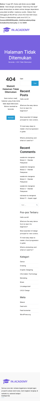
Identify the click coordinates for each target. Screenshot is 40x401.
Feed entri (23, 306)
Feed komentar (25, 310)
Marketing (23, 278)
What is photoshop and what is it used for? (28, 139)
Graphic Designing (26, 270)
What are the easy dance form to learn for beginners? (29, 108)
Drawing (23, 266)
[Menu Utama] (36, 30)
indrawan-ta (24, 195)
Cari (21, 79)
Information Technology (28, 274)
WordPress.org (25, 314)
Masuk (22, 302)
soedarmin (23, 157)
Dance (22, 262)
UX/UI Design (25, 290)
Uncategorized (25, 286)
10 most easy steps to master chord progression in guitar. (29, 128)
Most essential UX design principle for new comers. (29, 118)
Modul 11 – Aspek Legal (28, 198)
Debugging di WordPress (8, 15)
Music (22, 282)
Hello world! (24, 99)
